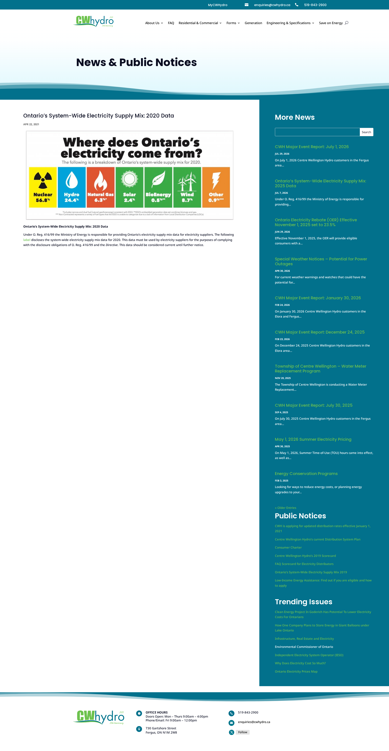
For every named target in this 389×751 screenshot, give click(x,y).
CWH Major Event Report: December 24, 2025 (320, 332)
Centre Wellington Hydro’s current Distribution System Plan (317, 539)
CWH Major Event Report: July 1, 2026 (312, 147)
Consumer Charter (288, 547)
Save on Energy (331, 23)
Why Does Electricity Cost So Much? (300, 663)
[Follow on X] (231, 732)
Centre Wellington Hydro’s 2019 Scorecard (305, 556)
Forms (231, 23)
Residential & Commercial (198, 23)
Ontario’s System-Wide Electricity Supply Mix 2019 (311, 572)
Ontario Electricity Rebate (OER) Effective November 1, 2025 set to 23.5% (316, 222)
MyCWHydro (217, 5)
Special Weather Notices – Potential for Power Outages (321, 261)
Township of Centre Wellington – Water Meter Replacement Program (320, 368)
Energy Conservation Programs (306, 473)
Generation (253, 23)
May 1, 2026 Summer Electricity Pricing (313, 439)
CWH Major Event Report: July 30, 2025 (314, 405)
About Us (152, 23)
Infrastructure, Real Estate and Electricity (304, 639)
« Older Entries (285, 508)
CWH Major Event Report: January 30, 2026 (318, 298)
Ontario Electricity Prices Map (296, 671)
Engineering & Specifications (289, 23)
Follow (242, 732)
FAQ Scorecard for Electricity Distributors (304, 564)
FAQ (171, 23)
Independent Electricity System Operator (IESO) (309, 655)
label (26, 240)
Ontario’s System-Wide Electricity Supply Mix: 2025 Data (320, 183)
